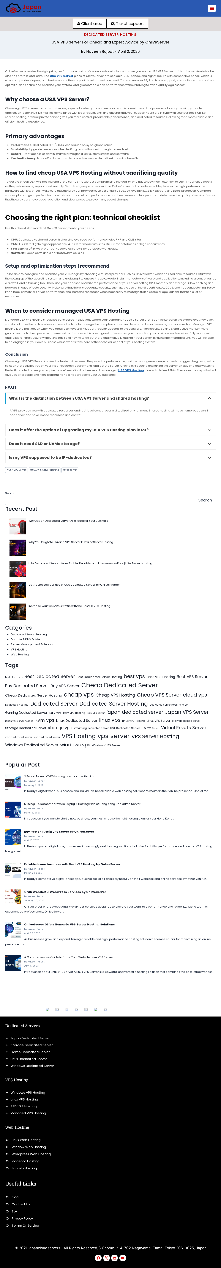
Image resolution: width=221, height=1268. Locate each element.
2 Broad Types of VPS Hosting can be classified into (59, 776)
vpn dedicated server (47, 737)
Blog (15, 1197)
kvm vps (44, 720)
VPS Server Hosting (155, 736)
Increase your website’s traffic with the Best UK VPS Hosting (69, 606)
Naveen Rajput (100, 51)
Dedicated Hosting (16, 704)
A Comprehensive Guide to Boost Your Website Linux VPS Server (68, 957)
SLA (14, 1211)
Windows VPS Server (106, 745)
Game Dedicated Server (30, 1052)
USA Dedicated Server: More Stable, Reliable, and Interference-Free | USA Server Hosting (90, 563)
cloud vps (195, 694)
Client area (91, 23)
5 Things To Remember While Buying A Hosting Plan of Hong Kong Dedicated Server (82, 804)
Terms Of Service (25, 1225)
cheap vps (79, 694)
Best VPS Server (192, 676)
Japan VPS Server (187, 712)
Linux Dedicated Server (76, 720)
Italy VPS (55, 713)
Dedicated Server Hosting (110, 34)
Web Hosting (20, 654)
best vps (134, 676)
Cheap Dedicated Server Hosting (33, 695)
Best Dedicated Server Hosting (99, 677)
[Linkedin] (114, 1258)
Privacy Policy (22, 1218)
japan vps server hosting (19, 721)
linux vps (109, 720)
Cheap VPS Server (159, 694)
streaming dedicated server (91, 728)
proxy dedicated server (186, 721)
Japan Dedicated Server (30, 1038)
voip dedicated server (18, 737)
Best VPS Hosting (161, 676)
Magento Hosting (25, 1161)
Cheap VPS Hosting (115, 695)
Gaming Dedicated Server (26, 712)
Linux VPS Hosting (133, 721)
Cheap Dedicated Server (119, 685)
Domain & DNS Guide (25, 639)
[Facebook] (98, 1258)
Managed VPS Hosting (28, 1113)
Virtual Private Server (183, 728)
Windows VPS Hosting (28, 1092)
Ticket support (129, 23)
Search (10, 493)
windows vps (75, 744)
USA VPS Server (16, 470)
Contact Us (21, 1204)
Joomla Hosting (24, 1168)
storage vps (60, 727)
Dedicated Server (54, 704)
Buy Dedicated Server (27, 686)
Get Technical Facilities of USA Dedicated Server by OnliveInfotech (74, 585)
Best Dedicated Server (49, 676)
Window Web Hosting (29, 1147)
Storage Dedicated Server (25, 728)
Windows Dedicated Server (31, 745)
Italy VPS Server (96, 713)
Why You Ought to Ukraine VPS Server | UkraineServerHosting (70, 542)
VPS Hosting (19, 649)
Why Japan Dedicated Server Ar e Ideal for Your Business (68, 521)
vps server (70, 470)
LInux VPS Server (158, 721)
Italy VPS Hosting (74, 713)
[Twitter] (106, 1258)
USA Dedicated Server (125, 728)
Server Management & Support (33, 644)
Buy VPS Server (65, 686)
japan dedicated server (134, 712)
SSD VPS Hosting (24, 1106)
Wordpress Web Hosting (31, 1154)
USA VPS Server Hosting (44, 470)
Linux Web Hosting (26, 1140)
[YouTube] (122, 1258)
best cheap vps (14, 677)
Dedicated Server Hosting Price (169, 704)
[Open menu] (212, 8)
